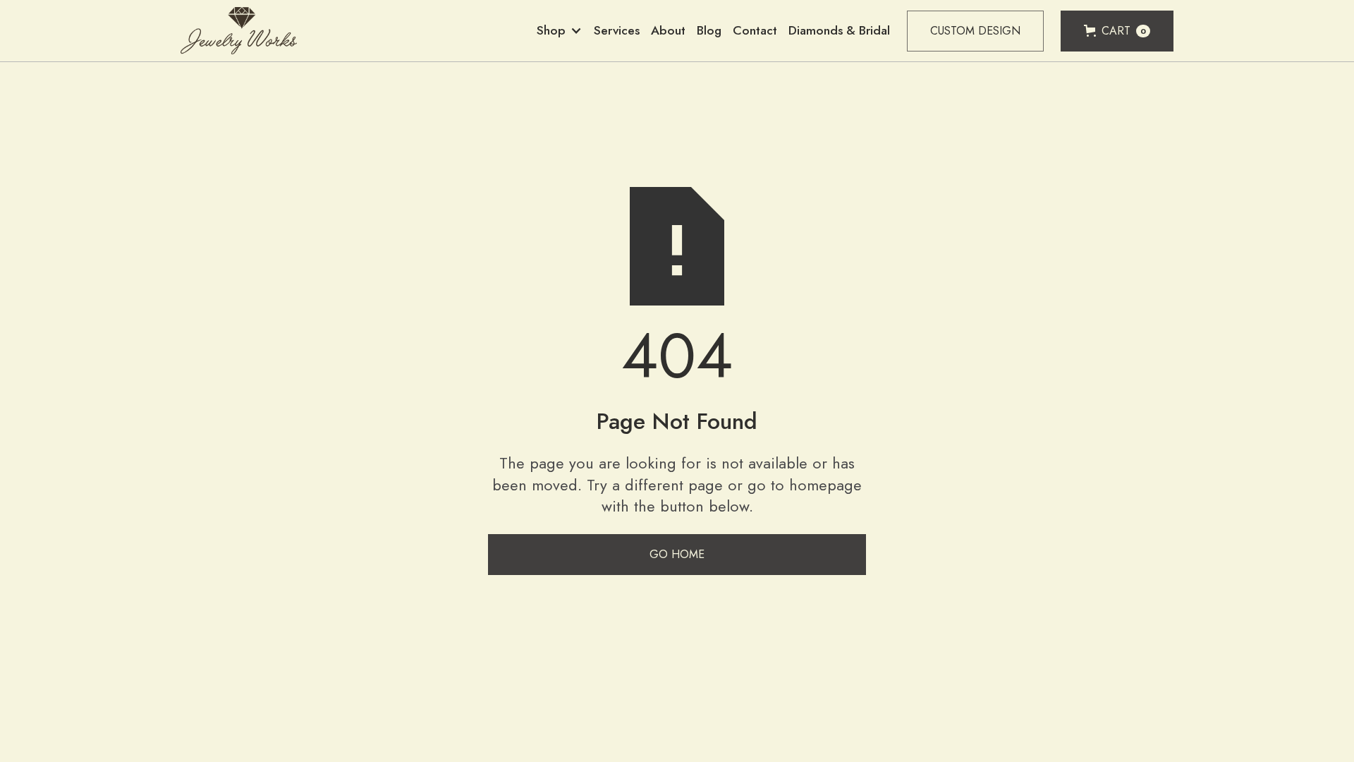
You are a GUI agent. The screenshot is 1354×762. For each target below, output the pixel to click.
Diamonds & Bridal (839, 30)
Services (617, 30)
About (668, 30)
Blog (709, 30)
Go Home (677, 554)
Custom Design (975, 31)
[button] (560, 30)
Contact (755, 30)
